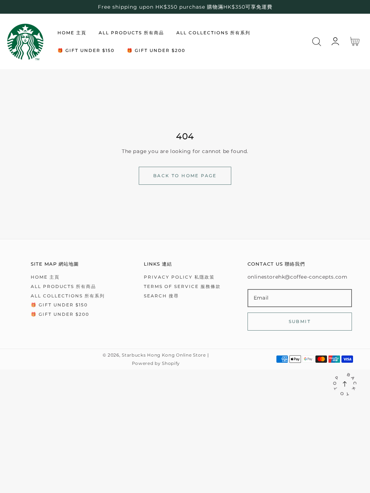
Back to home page (185, 175)
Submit (300, 321)
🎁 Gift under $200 (60, 314)
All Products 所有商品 (63, 286)
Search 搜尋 (161, 295)
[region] (185, 7)
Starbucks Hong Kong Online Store (164, 355)
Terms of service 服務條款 (182, 286)
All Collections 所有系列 (68, 295)
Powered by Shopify (156, 363)
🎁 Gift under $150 (59, 304)
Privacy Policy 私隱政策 (179, 277)
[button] (317, 42)
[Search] (317, 41)
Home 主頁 (45, 277)
